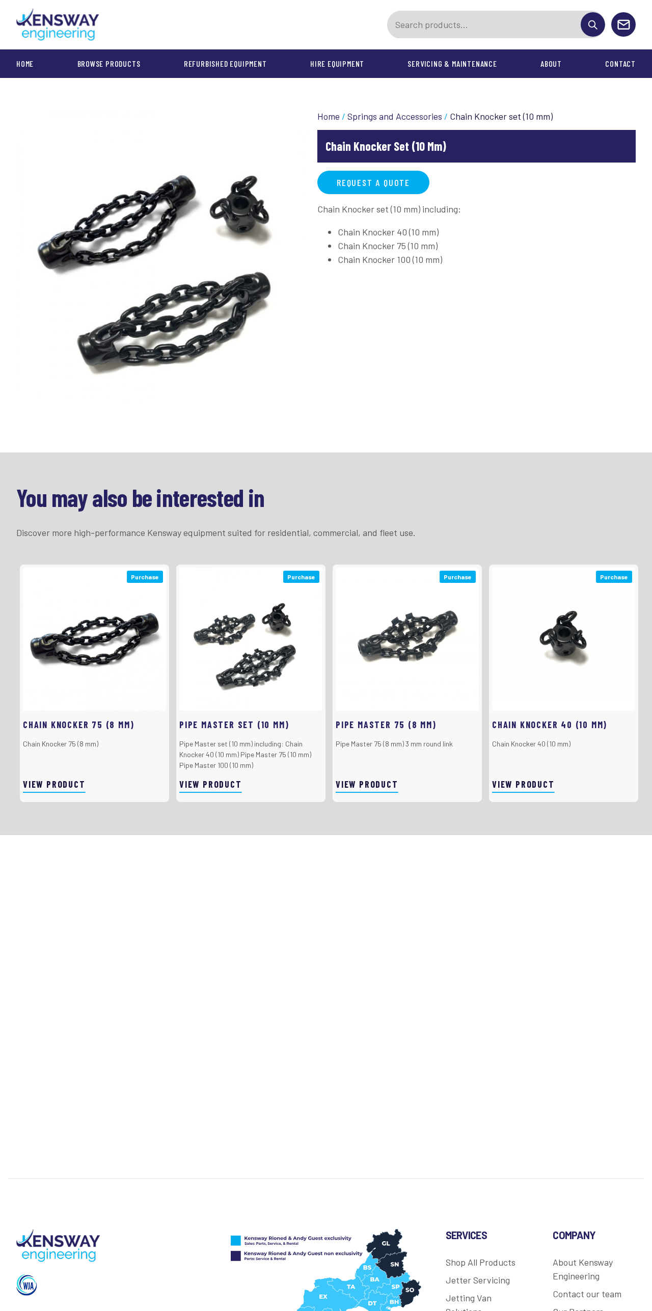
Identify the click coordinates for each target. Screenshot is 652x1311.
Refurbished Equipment (225, 63)
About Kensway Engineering (583, 1268)
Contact (620, 63)
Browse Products (109, 63)
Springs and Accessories (394, 116)
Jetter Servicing (478, 1280)
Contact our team (587, 1293)
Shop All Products (480, 1262)
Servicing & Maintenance (452, 63)
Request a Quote (373, 182)
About (551, 63)
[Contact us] (623, 25)
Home (25, 63)
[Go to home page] (58, 24)
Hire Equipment (337, 63)
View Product (54, 784)
